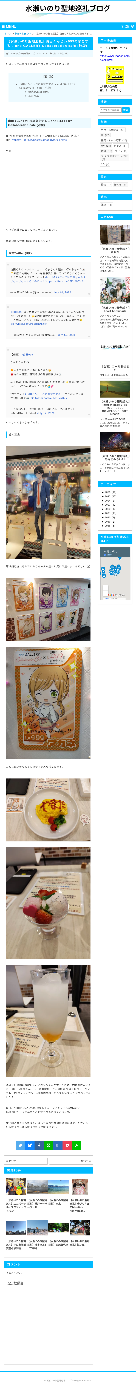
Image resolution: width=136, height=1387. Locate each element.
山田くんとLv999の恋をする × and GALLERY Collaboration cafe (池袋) (47, 85)
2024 (108, 500)
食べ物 (120, 184)
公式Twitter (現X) (39, 91)
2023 (108, 504)
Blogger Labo (74, 1383)
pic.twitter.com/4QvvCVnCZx (49, 398)
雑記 (106, 204)
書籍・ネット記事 (113, 140)
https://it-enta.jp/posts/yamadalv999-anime (39, 139)
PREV (12, 1161)
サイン (120, 151)
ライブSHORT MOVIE (114, 157)
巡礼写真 (33, 95)
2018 (108, 525)
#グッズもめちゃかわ (70, 277)
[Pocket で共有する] (67, 1145)
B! (58, 1145)
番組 (106, 151)
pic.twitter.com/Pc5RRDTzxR (29, 323)
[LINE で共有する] (48, 1145)
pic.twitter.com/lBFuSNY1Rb (67, 281)
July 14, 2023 (62, 292)
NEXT (84, 1161)
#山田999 (51, 277)
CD (104, 164)
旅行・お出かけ (60, 53)
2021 (108, 513)
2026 (108, 492)
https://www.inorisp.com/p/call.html (115, 58)
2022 (108, 509)
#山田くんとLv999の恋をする (43, 394)
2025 (108, 496)
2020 (108, 517)
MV (105, 145)
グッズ (120, 145)
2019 (108, 521)
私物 (105, 184)
